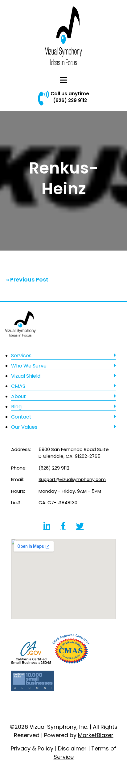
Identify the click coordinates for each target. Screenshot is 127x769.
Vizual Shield (25, 376)
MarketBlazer (95, 735)
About (18, 396)
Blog (16, 406)
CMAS (18, 386)
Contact (21, 416)
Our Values (24, 427)
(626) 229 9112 (70, 100)
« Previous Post (27, 279)
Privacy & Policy (32, 748)
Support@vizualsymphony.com (72, 479)
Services (21, 355)
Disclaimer (72, 748)
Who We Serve (29, 365)
